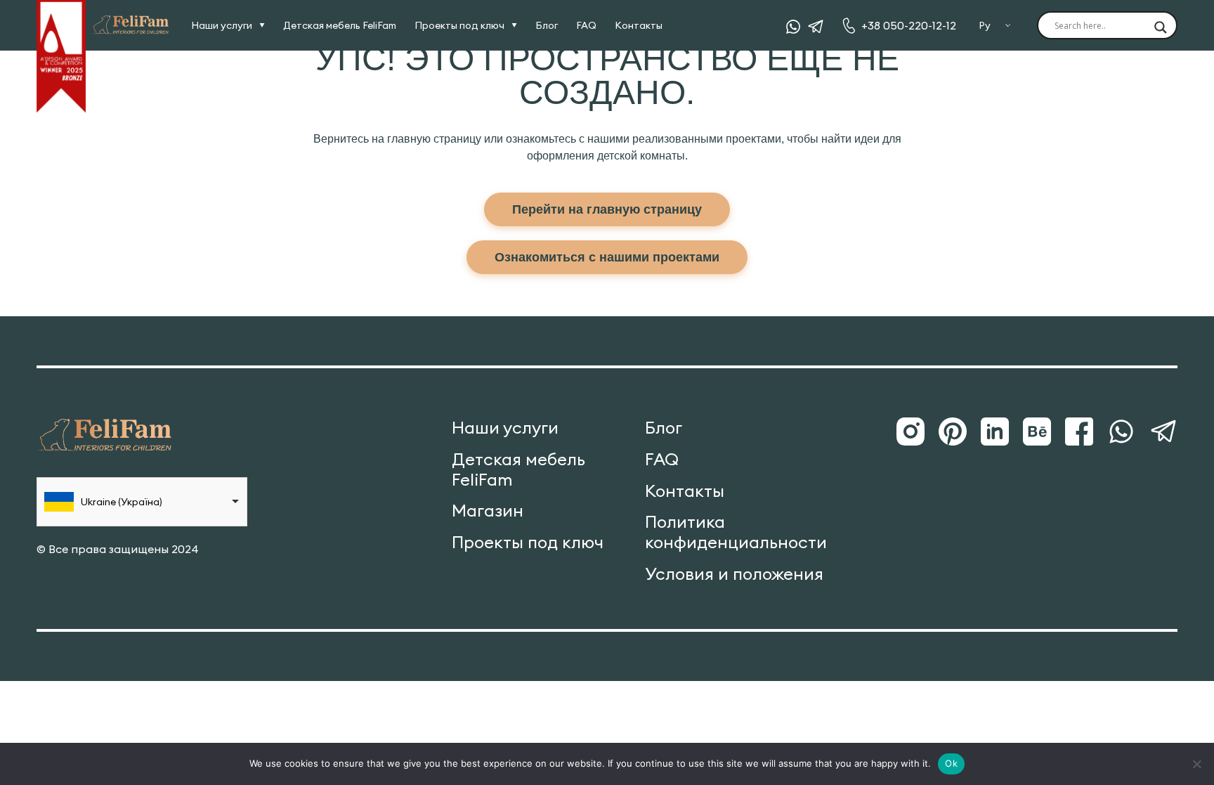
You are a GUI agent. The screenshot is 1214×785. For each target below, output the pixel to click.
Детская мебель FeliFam (339, 25)
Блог (546, 25)
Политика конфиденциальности (736, 532)
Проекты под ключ (459, 25)
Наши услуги (221, 25)
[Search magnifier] (1160, 28)
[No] (1196, 764)
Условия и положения (734, 574)
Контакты (639, 25)
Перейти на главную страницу (607, 209)
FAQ (586, 25)
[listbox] (142, 501)
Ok (951, 763)
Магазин (487, 510)
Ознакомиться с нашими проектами (607, 257)
